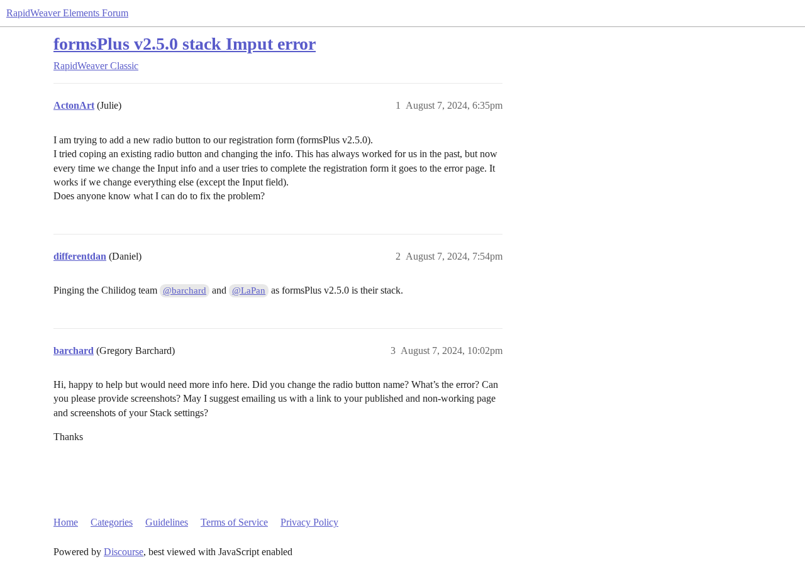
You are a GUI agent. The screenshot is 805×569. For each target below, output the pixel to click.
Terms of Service (234, 522)
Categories (112, 522)
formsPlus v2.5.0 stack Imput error (184, 43)
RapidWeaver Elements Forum (67, 13)
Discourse (123, 551)
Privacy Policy (309, 522)
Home (65, 522)
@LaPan (248, 290)
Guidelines (166, 522)
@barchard (184, 290)
